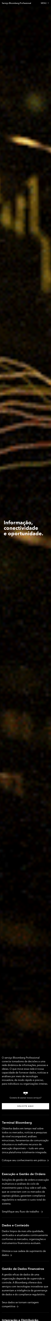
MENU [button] (44, 3)
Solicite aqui (25, 1106)
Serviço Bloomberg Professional (16, 3)
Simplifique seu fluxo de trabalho (21, 1211)
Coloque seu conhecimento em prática (24, 1160)
